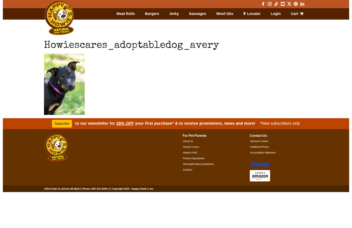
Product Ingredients (194, 158)
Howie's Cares (191, 147)
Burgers (152, 14)
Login (276, 14)
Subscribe (62, 123)
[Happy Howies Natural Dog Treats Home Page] (59, 18)
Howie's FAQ (190, 152)
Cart (294, 14)
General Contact (259, 141)
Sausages (197, 14)
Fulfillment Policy (259, 147)
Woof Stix (224, 14)
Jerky (174, 14)
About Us (188, 141)
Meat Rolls (126, 14)
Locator (254, 14)
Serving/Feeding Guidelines (198, 164)
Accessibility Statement (263, 152)
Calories (187, 169)
